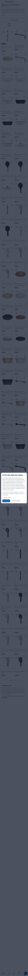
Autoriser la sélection (16, 500)
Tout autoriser (6, 500)
